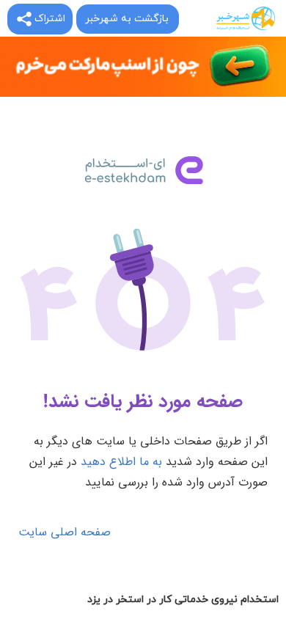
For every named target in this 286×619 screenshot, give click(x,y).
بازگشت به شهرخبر (127, 19)
